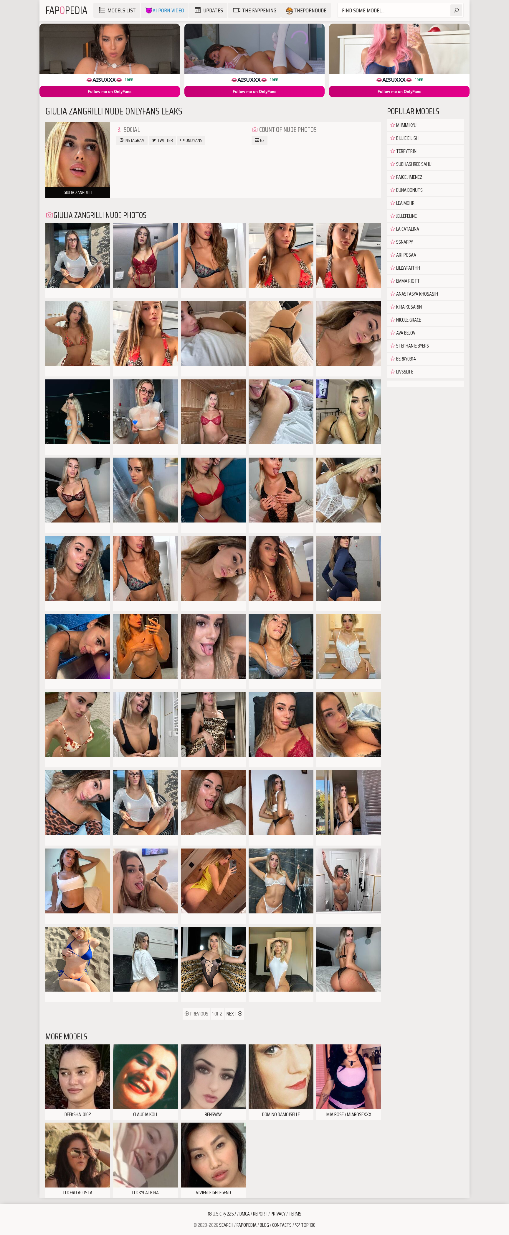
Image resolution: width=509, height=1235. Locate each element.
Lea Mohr (404, 203)
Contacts (282, 1225)
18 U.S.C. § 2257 (222, 1214)
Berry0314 (405, 359)
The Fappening (259, 10)
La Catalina (407, 229)
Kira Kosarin (408, 307)
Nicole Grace (408, 320)
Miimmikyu (406, 125)
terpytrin (406, 151)
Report (260, 1214)
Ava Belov (405, 333)
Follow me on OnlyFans (109, 91)
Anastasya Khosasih (416, 294)
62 (262, 140)
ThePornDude (309, 10)
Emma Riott (407, 281)
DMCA (244, 1214)
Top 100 (307, 1225)
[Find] (456, 10)
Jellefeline (406, 216)
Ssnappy (404, 242)
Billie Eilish (407, 138)
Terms (295, 1214)
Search (226, 1225)
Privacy (278, 1214)
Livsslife (404, 372)
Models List (122, 10)
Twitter (164, 140)
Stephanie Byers (412, 346)
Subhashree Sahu (413, 164)
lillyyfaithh (407, 268)
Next (232, 1014)
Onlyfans (193, 140)
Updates (213, 10)
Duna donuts (409, 190)
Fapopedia (247, 1225)
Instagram (134, 140)
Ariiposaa (405, 255)
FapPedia (66, 10)
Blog (264, 1225)
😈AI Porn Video (164, 10)
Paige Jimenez (408, 177)
